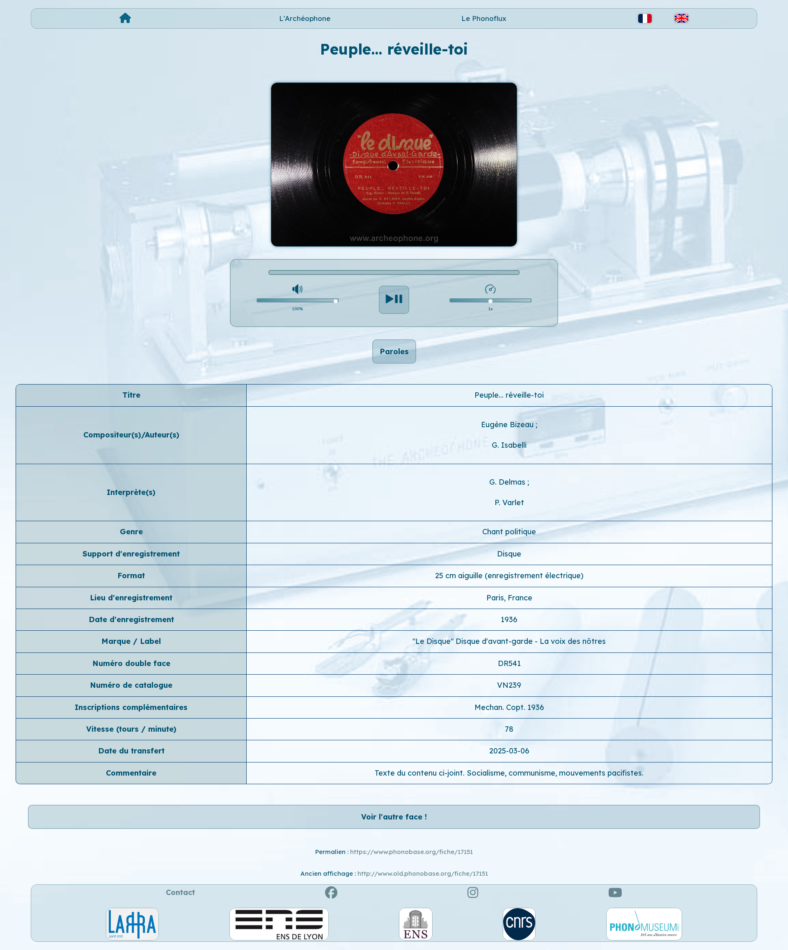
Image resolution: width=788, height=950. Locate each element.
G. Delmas (508, 482)
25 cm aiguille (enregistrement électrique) (509, 575)
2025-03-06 (509, 750)
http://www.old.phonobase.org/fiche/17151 (422, 873)
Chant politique (509, 531)
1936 (509, 619)
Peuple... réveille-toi (509, 395)
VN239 (509, 685)
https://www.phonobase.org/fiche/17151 (411, 852)
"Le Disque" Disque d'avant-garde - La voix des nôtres (509, 641)
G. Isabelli (509, 445)
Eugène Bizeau (508, 424)
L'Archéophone (304, 18)
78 (509, 729)
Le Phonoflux (483, 18)
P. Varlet (509, 502)
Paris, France (509, 597)
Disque (509, 554)
